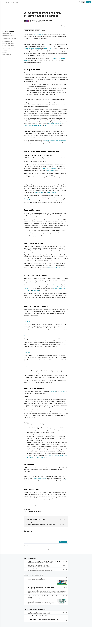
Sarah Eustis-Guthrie (38, 566)
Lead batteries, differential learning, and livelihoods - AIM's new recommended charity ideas (50, 569)
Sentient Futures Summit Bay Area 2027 (37, 615)
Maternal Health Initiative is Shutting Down (38, 565)
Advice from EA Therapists (8, 48)
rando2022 (62, 519)
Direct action (5, 52)
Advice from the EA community (9, 47)
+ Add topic (43, 30)
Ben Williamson (33, 20)
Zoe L (35, 617)
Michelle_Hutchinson (61, 521)
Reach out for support (7, 41)
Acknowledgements (7, 54)
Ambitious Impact (37, 562)
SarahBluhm (33, 613)
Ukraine (65, 480)
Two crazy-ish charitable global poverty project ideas (41, 587)
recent (35, 34)
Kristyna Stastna (41, 20)
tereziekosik (49, 20)
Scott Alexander (39, 613)
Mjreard (29, 613)
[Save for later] (62, 26)
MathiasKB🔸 (30, 588)
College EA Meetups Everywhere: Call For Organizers (41, 612)
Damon (6, 50)
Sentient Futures (31, 617)
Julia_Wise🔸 (62, 524)
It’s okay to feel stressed (8, 33)
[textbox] (45, 537)
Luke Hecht (30, 598)
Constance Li (39, 617)
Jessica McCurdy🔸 (31, 620)
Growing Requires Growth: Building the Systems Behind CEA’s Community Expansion (48, 619)
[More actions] (67, 26)
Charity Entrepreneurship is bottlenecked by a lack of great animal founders (46, 561)
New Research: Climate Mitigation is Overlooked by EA (41, 578)
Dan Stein (29, 579)
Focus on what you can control (9, 45)
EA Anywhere (52, 58)
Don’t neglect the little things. (9, 43)
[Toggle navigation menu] (2, 2)
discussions (40, 34)
